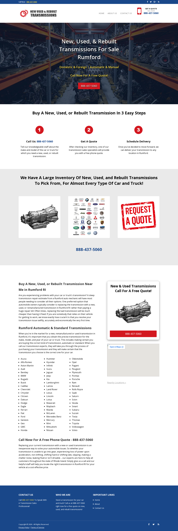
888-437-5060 (32, 2)
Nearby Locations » (116, 382)
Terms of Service (37, 527)
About (97, 504)
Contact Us (126, 13)
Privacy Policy (24, 527)
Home (101, 13)
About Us (112, 13)
